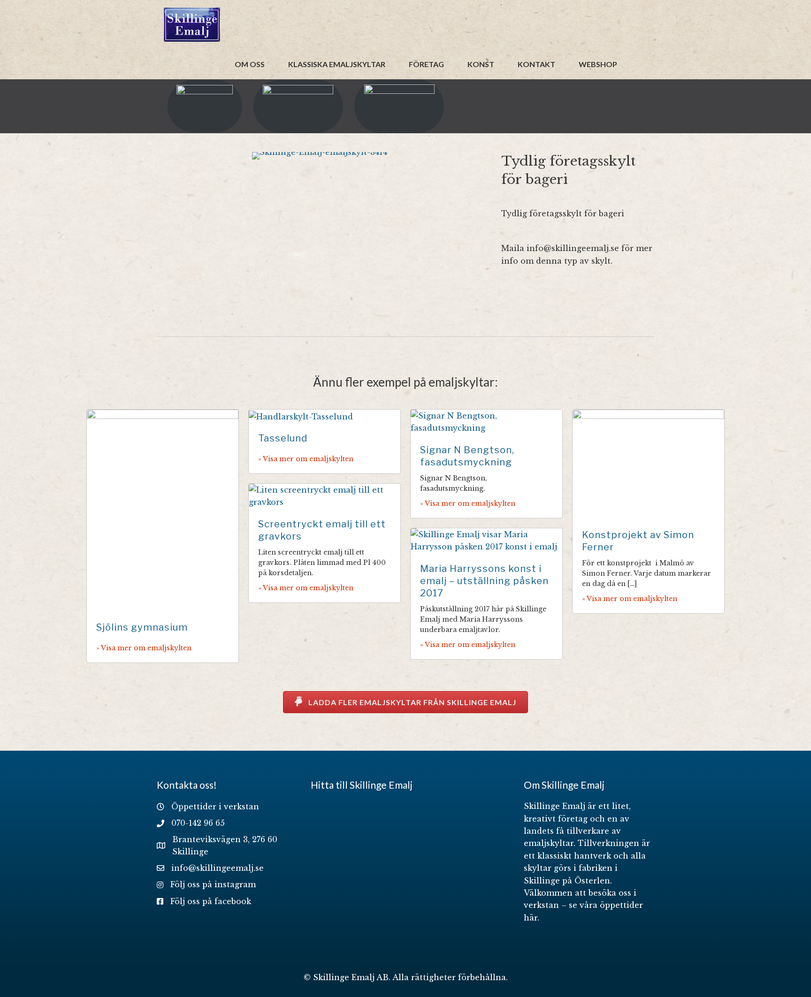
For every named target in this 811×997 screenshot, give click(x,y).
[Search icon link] (636, 64)
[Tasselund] (301, 415)
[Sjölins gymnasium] (162, 510)
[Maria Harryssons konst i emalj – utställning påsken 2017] (486, 540)
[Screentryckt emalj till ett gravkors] (324, 495)
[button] (405, 702)
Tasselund (282, 438)
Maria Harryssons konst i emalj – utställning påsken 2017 (484, 581)
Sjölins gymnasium (142, 627)
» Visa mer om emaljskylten (143, 648)
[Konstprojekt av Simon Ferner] (648, 463)
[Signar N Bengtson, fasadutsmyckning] (486, 421)
